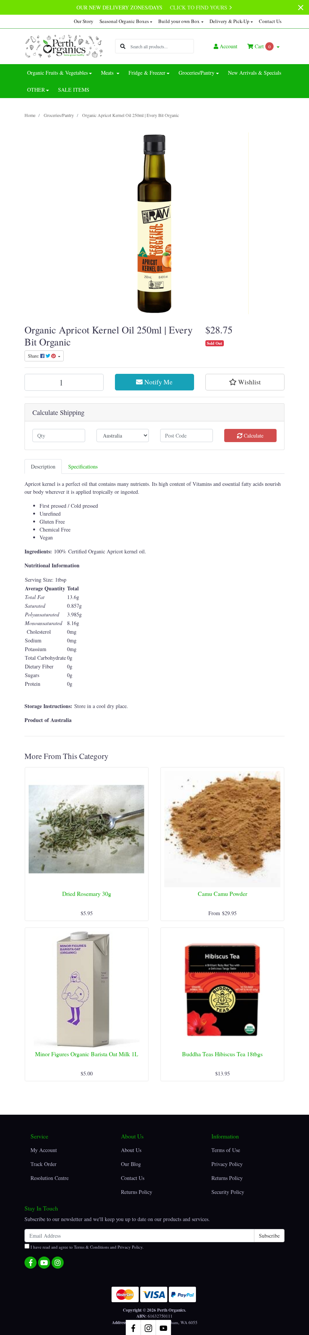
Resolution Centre (50, 1177)
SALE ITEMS (73, 89)
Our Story (83, 21)
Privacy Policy (227, 1164)
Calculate (252, 435)
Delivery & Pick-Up (229, 21)
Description (43, 466)
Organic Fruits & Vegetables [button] (57, 72)
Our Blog (131, 1164)
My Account (44, 1150)
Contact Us (270, 21)
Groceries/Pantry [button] (196, 72)
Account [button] (228, 46)
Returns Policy (136, 1191)
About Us (131, 1150)
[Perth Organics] (64, 45)
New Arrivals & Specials (254, 72)
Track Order (44, 1164)
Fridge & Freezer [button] (146, 72)
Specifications (83, 466)
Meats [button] (108, 72)
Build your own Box (179, 21)
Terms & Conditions (91, 1247)
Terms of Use (225, 1150)
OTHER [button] (36, 89)
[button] (245, 382)
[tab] (43, 466)
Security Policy (227, 1191)
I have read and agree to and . (86, 1247)
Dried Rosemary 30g (86, 893)
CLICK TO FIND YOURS (199, 7)
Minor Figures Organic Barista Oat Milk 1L (86, 1054)
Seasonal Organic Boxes (124, 21)
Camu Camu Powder (222, 893)
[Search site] (122, 46)
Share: (34, 356)
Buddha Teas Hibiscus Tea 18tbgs (222, 1054)
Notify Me (158, 382)
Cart (262, 46)
